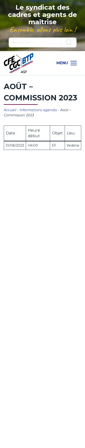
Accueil (10, 110)
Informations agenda (38, 110)
